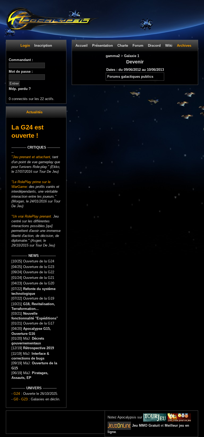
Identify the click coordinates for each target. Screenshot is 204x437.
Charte (122, 45)
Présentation (102, 45)
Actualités (34, 112)
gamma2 (113, 56)
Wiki (168, 45)
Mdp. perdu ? (20, 89)
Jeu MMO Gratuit (146, 425)
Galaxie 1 (131, 56)
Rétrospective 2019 (38, 348)
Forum (138, 45)
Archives (184, 45)
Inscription (43, 45)
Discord (154, 45)
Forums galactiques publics (130, 77)
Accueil (81, 45)
